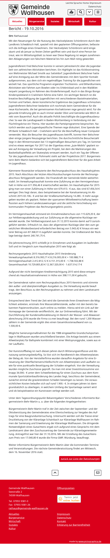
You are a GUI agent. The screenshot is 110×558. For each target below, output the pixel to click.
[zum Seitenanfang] (55, 473)
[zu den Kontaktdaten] (97, 473)
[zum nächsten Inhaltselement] (89, 12)
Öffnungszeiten (65, 488)
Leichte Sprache (74, 2)
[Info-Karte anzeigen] (71, 12)
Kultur (92, 21)
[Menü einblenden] (98, 12)
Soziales (55, 21)
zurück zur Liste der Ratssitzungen (80, 458)
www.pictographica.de (89, 541)
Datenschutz (94, 6)
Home (86, 2)
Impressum (95, 2)
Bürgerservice (36, 21)
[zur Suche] (80, 12)
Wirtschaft (74, 21)
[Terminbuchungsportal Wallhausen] (69, 499)
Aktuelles (17, 21)
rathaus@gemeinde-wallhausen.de (28, 508)
